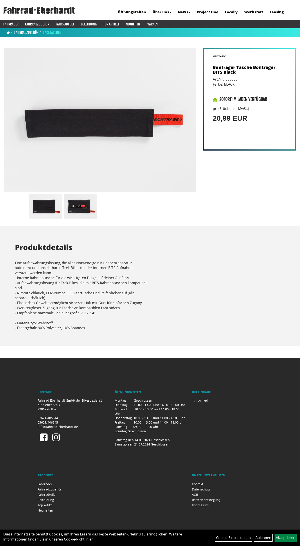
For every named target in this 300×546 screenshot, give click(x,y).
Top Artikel (111, 24)
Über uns (161, 12)
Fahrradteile (65, 24)
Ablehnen (263, 537)
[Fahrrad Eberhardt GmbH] (39, 10)
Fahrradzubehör (37, 24)
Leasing (277, 12)
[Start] (8, 32)
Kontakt (197, 484)
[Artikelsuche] (292, 12)
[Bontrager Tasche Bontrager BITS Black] (100, 120)
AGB (195, 494)
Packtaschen (52, 32)
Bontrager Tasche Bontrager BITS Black (244, 69)
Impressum (200, 505)
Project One (207, 12)
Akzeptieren (285, 537)
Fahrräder (10, 24)
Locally (231, 12)
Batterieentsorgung (206, 500)
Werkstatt (253, 12)
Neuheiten (133, 24)
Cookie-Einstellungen (233, 537)
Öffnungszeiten (132, 12)
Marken (152, 24)
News (183, 12)
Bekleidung (89, 24)
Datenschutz (201, 489)
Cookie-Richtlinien (79, 539)
